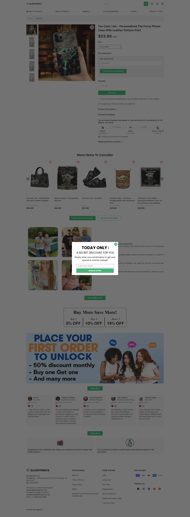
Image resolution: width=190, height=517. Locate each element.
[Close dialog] (115, 244)
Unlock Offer (95, 270)
